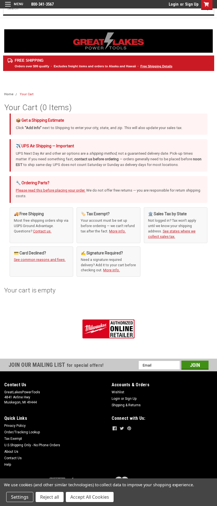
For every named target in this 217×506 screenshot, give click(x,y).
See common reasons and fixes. (40, 260)
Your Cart (26, 94)
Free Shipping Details (156, 66)
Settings (20, 497)
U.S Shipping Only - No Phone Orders (32, 445)
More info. (117, 231)
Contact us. (42, 231)
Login (174, 4)
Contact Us (13, 458)
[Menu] (13, 7)
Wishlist (118, 392)
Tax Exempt (13, 439)
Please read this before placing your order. (50, 190)
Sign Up (191, 4)
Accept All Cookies (89, 497)
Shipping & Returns (126, 405)
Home (9, 94)
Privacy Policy (15, 426)
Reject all (49, 497)
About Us (11, 452)
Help (7, 465)
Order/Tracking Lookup (22, 432)
